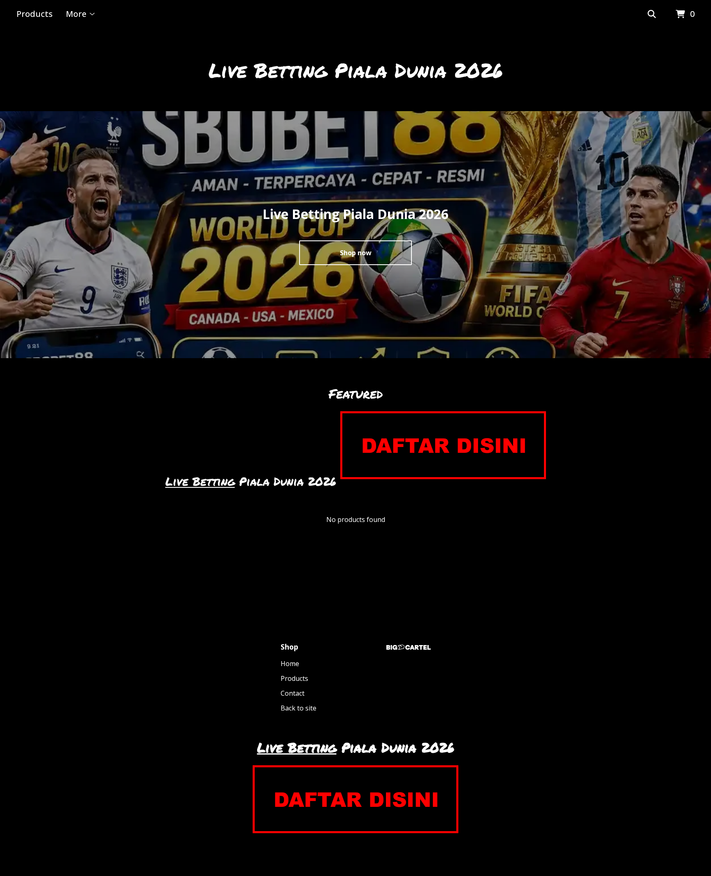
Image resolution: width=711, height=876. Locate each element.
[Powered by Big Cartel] (408, 647)
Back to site (298, 708)
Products (34, 13)
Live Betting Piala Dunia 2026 (356, 70)
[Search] (651, 14)
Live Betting (200, 481)
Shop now (356, 252)
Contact (292, 693)
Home (290, 663)
